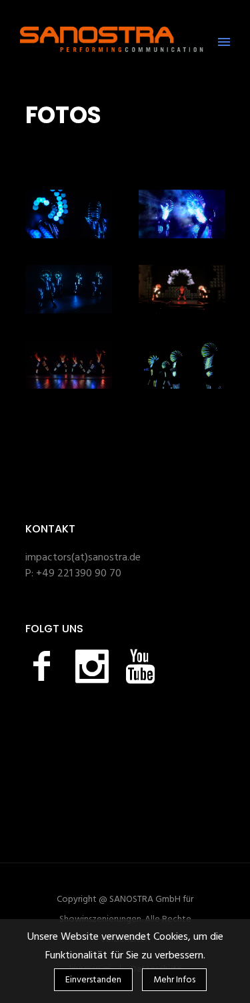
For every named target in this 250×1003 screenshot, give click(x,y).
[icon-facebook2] (45, 666)
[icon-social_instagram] (95, 666)
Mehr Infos (174, 980)
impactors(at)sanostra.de (83, 557)
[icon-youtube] (140, 666)
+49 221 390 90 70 (78, 573)
